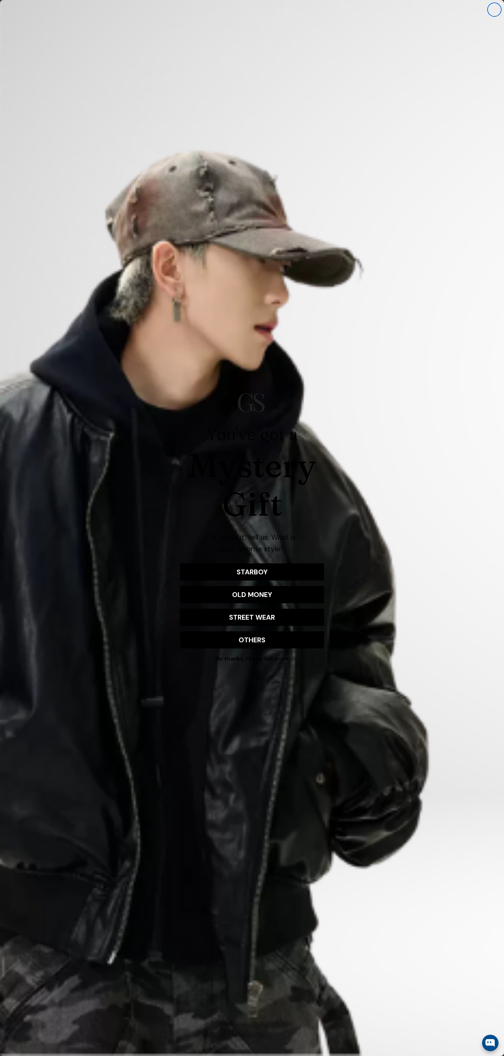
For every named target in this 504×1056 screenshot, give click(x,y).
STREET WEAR (252, 617)
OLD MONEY (252, 594)
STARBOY (252, 571)
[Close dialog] (494, 9)
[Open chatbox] (490, 1043)
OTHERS (252, 639)
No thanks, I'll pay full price (252, 658)
